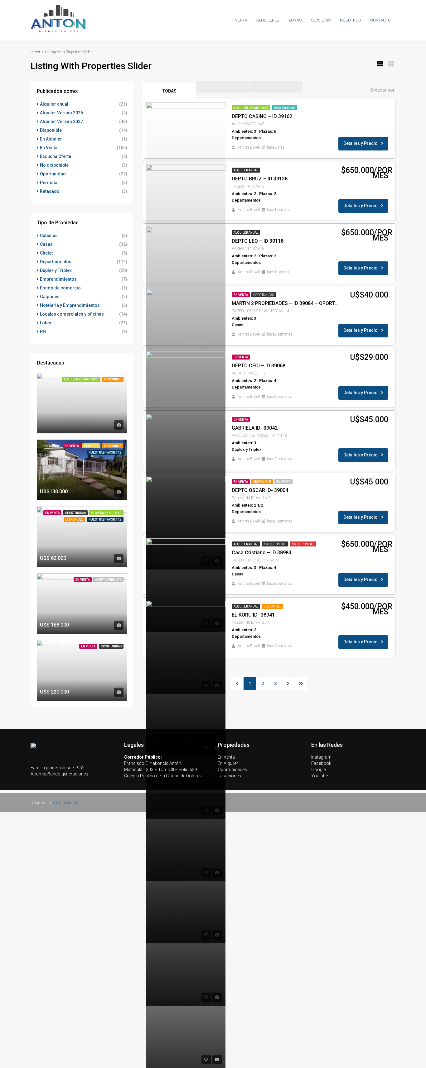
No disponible (275, 544)
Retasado (50, 191)
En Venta (241, 295)
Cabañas (49, 235)
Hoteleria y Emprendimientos (70, 305)
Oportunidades (232, 769)
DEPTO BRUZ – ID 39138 (260, 179)
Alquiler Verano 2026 (61, 112)
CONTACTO (380, 20)
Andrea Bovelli (249, 147)
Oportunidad (263, 295)
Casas (46, 244)
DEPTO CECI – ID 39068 (258, 366)
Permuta (48, 182)
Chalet (46, 252)
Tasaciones (229, 775)
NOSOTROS (350, 20)
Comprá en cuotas (106, 513)
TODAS (169, 90)
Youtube (319, 775)
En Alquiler (51, 138)
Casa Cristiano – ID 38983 (261, 552)
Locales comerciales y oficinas (72, 314)
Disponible (262, 482)
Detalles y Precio (361, 143)
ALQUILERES (267, 20)
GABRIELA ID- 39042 (255, 428)
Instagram (321, 757)
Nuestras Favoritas (105, 452)
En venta (283, 482)
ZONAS (295, 20)
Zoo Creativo (66, 802)
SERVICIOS (321, 20)
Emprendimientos (58, 279)
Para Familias (284, 108)
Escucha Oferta (55, 156)
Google (318, 769)
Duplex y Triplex (56, 270)
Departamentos (55, 261)
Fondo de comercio (60, 287)
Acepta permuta (108, 579)
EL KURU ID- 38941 (253, 615)
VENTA (241, 20)
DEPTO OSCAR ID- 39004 (260, 490)
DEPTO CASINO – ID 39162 (262, 116)
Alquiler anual (246, 170)
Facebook (321, 763)
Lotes (45, 322)
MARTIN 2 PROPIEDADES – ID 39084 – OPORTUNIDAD (286, 303)
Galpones (50, 296)
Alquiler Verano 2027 (251, 108)
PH (43, 331)
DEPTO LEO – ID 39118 (257, 241)
